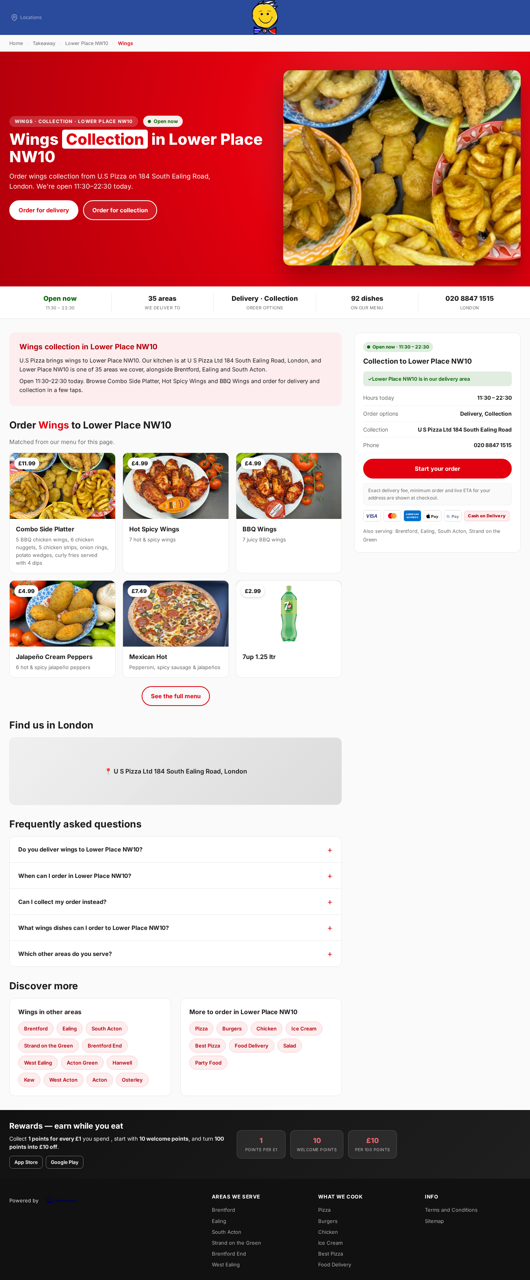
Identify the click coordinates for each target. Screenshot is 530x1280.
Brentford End (105, 1045)
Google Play (64, 1162)
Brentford (36, 1028)
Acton (99, 1080)
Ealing (69, 1028)
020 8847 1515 (469, 298)
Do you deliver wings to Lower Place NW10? (80, 849)
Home (16, 43)
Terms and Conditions (451, 1210)
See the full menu (176, 696)
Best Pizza (207, 1045)
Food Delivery (251, 1045)
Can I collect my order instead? (62, 901)
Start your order (437, 468)
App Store (26, 1162)
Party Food (208, 1063)
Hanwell (122, 1063)
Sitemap (434, 1221)
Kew (29, 1080)
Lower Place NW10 (86, 43)
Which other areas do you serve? (65, 953)
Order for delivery (44, 210)
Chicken (266, 1028)
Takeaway (44, 43)
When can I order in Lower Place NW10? (74, 875)
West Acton (63, 1080)
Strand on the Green (48, 1045)
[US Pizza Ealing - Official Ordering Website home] (265, 17)
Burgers (232, 1028)
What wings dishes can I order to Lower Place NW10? (93, 927)
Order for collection (120, 210)
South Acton (107, 1028)
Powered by (23, 1200)
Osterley (132, 1080)
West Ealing (38, 1063)
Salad (289, 1045)
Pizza (201, 1028)
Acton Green (82, 1063)
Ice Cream (304, 1028)
